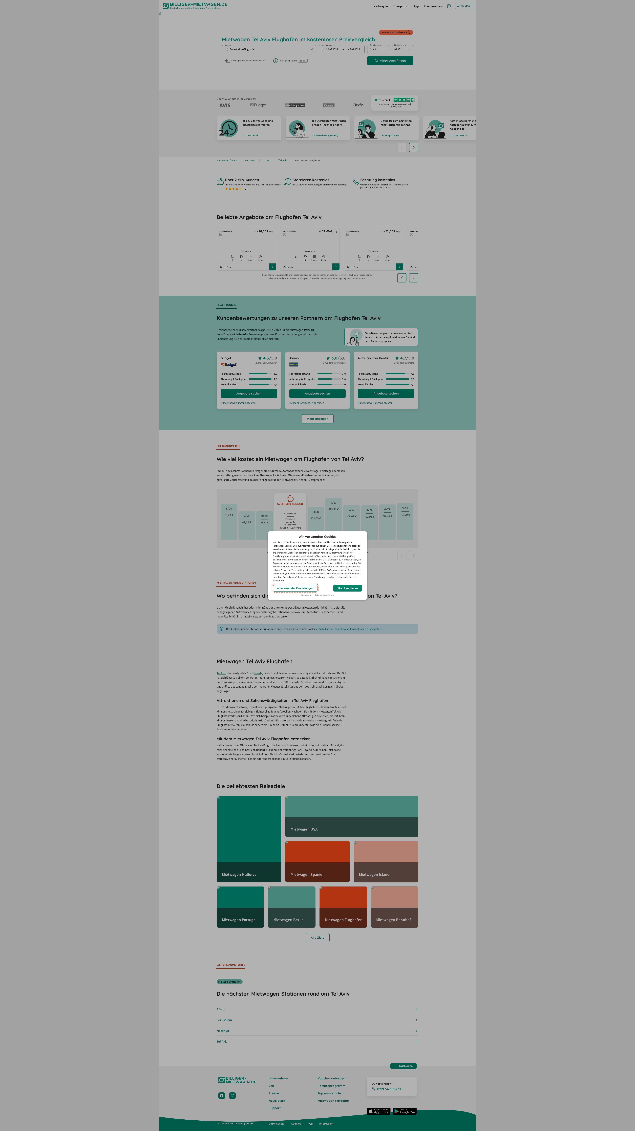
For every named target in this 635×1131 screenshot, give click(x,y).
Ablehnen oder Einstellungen (295, 588)
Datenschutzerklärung (324, 595)
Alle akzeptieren (348, 588)
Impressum (306, 595)
